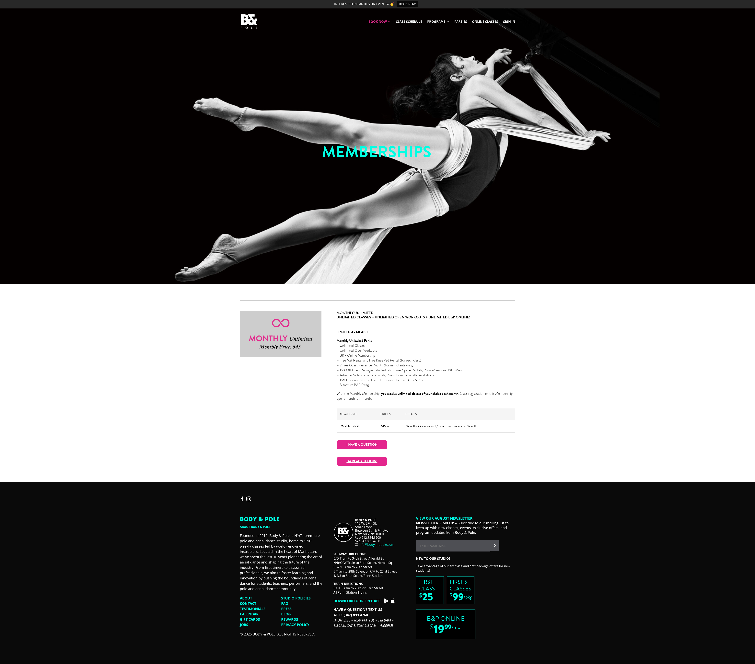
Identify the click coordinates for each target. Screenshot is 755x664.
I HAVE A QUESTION (362, 444)
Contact (248, 603)
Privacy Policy (295, 624)
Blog (286, 614)
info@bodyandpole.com (376, 544)
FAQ (284, 603)
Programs (436, 22)
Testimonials (252, 608)
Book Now (377, 22)
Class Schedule (409, 22)
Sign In (509, 22)
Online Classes (485, 22)
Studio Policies (296, 598)
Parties (460, 22)
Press (286, 608)
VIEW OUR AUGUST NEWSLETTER (444, 518)
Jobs (244, 624)
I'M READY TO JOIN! (361, 461)
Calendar (249, 614)
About (246, 598)
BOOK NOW (407, 4)
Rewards (289, 619)
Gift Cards (250, 619)
